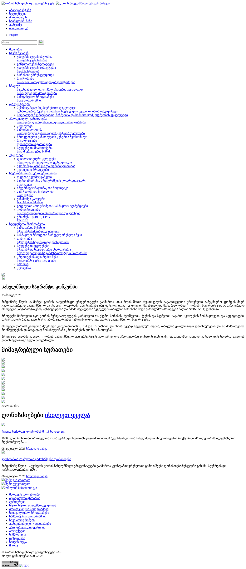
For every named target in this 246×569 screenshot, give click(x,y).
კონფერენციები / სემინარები (30, 523)
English (13, 34)
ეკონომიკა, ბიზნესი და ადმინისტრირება (46, 166)
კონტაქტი (16, 24)
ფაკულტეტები (19, 104)
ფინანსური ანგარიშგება (34, 144)
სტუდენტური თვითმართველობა (32, 505)
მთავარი (15, 49)
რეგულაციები (27, 140)
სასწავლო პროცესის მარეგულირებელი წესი (49, 235)
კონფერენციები (28, 209)
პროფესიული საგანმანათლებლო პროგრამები (51, 122)
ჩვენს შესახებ (18, 53)
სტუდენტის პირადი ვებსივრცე (38, 231)
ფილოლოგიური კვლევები (36, 158)
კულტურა (24, 267)
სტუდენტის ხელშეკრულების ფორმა (43, 242)
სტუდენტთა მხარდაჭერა (34, 147)
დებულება (24, 184)
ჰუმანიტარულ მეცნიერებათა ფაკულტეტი (46, 107)
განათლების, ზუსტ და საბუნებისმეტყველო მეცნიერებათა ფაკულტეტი (67, 111)
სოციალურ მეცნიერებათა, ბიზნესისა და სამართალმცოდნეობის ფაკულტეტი (72, 115)
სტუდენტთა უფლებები (33, 245)
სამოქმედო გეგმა (29, 129)
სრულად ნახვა (36, 448)
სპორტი (22, 264)
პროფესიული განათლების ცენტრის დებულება (51, 133)
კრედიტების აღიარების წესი (37, 256)
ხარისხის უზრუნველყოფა (35, 75)
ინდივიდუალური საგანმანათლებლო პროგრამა (52, 253)
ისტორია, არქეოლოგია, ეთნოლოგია (44, 162)
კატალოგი (24, 126)
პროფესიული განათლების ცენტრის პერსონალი (52, 137)
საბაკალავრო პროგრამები (37, 93)
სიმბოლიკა (17, 534)
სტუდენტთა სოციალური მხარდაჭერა (44, 249)
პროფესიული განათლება (28, 118)
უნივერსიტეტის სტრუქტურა (36, 67)
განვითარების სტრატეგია (35, 64)
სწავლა (14, 85)
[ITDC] (24, 565)
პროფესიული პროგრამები (28, 509)
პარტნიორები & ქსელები (35, 191)
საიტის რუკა (18, 541)
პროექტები (25, 195)
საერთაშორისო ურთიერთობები (33, 173)
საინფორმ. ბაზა (20, 21)
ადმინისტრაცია (28, 71)
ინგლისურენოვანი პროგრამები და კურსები (48, 213)
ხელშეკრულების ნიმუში (34, 151)
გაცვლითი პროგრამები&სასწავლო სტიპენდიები (52, 206)
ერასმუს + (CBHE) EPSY (34, 217)
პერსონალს (18, 17)
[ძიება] (41, 42)
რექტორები (25, 78)
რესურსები (17, 538)
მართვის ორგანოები (24, 494)
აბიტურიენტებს (20, 10)
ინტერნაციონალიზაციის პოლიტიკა (42, 188)
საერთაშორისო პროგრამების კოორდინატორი (51, 180)
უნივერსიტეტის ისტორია (34, 56)
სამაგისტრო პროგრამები (35, 96)
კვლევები (16, 155)
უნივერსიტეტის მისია (32, 60)
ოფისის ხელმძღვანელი (34, 177)
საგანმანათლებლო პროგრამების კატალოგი (50, 89)
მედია (13, 545)
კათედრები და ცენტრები (27, 527)
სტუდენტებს (17, 13)
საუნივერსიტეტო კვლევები (36, 260)
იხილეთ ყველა (67, 414)
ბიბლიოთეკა (18, 28)
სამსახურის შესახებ (31, 227)
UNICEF (22, 220)
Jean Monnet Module (30, 202)
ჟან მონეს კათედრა (31, 198)
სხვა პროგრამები (29, 100)
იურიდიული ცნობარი (24, 498)
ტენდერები (17, 501)
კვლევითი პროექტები (33, 169)
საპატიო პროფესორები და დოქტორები (46, 82)
